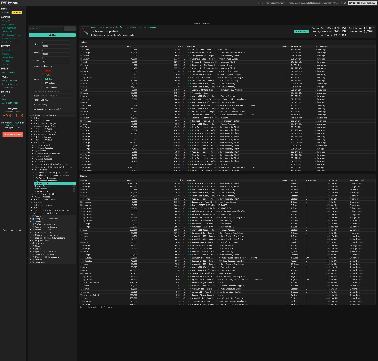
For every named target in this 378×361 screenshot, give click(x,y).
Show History (301, 31)
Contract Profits (8, 38)
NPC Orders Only (40, 104)
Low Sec (47, 75)
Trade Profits (7, 31)
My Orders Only (40, 109)
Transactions (7, 57)
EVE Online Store (13, 125)
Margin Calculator (9, 80)
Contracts (6, 61)
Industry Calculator (10, 84)
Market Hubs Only (41, 100)
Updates (11, 12)
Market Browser (8, 72)
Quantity (37, 52)
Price (36, 44)
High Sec (48, 79)
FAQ (4, 99)
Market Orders (8, 24)
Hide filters (52, 35)
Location (37, 91)
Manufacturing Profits (11, 35)
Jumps (36, 60)
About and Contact (10, 103)
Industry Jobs (7, 54)
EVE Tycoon (9, 3)
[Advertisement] (202, 15)
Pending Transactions (11, 42)
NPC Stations (49, 83)
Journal (5, 64)
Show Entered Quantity (43, 66)
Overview (6, 21)
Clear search (70, 28)
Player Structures (51, 87)
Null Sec (47, 71)
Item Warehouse (9, 28)
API (3, 96)
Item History (7, 50)
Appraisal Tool (8, 87)
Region (36, 96)
